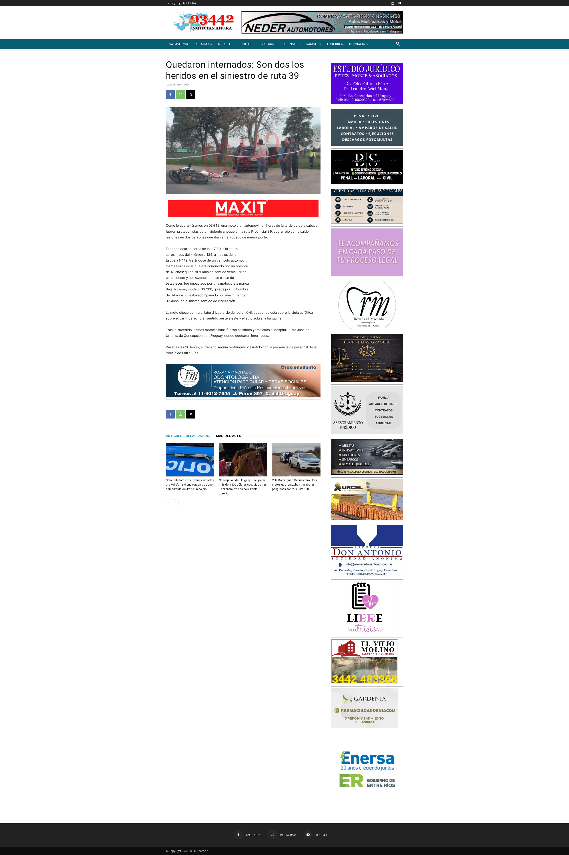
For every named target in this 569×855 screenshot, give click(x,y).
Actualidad (178, 44)
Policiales (203, 44)
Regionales (290, 44)
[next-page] (175, 502)
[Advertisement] (287, 275)
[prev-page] (168, 502)
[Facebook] (385, 3)
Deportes (226, 44)
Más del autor (230, 436)
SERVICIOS (357, 44)
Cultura (267, 44)
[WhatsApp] (180, 94)
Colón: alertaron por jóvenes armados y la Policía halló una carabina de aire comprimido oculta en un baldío (190, 484)
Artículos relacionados (189, 436)
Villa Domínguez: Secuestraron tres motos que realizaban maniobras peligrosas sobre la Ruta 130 (294, 484)
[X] (190, 94)
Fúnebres (335, 44)
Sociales (313, 44)
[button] (398, 44)
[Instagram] (392, 3)
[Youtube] (400, 3)
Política (247, 44)
